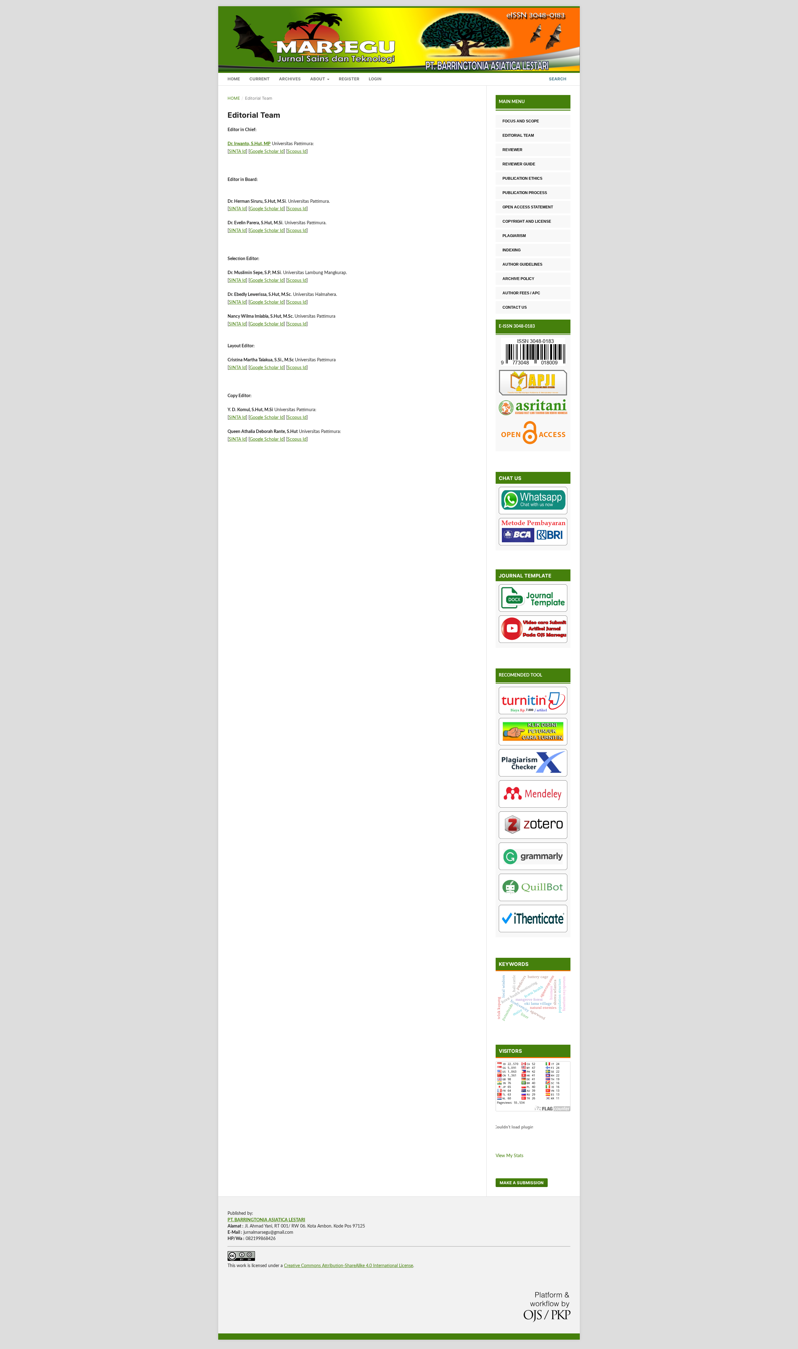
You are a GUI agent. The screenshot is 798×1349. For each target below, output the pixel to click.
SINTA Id (237, 152)
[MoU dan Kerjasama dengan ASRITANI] (533, 408)
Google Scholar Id (267, 152)
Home (234, 78)
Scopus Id (296, 152)
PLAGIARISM (514, 236)
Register (349, 78)
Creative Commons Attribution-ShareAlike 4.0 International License (348, 1266)
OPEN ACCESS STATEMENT (527, 207)
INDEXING (511, 250)
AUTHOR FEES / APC (521, 293)
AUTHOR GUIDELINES (522, 264)
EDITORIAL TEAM (518, 135)
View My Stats (509, 1156)
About (318, 78)
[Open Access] (533, 434)
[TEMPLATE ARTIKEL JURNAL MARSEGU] (533, 599)
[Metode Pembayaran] (533, 533)
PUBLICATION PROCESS (524, 193)
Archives (290, 78)
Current (259, 78)
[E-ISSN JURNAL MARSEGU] (533, 353)
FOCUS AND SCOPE (520, 121)
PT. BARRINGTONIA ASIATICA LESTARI (266, 1220)
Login (375, 78)
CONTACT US (514, 307)
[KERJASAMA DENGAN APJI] (533, 384)
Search (557, 78)
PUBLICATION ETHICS (522, 178)
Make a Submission (522, 1182)
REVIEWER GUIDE (518, 164)
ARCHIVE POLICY (518, 279)
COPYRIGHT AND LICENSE (526, 221)
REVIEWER (512, 150)
